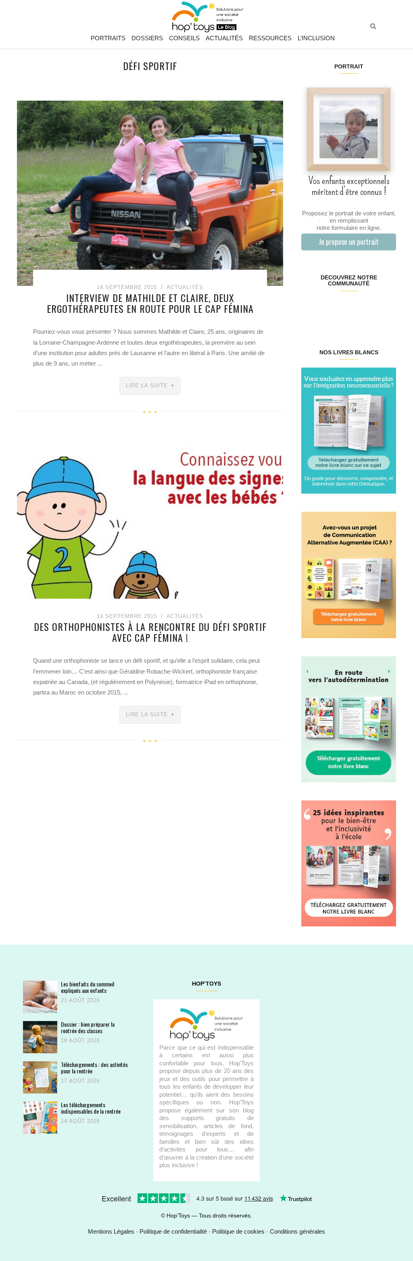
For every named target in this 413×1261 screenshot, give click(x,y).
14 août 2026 (80, 1121)
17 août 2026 (80, 1081)
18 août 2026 (80, 1041)
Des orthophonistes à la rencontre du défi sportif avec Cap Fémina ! (150, 631)
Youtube (372, 309)
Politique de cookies (238, 1231)
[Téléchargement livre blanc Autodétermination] (348, 718)
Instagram (325, 309)
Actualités (224, 38)
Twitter (388, 309)
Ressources (270, 38)
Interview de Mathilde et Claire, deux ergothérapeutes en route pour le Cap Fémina (150, 302)
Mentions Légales (111, 1231)
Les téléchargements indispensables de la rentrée (91, 1108)
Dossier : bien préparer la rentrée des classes (88, 1027)
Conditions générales (297, 1231)
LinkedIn (356, 309)
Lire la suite (147, 385)
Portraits (108, 38)
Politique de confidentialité (173, 1231)
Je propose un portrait (349, 241)
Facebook (309, 309)
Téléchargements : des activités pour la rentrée (94, 1067)
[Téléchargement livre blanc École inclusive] (348, 863)
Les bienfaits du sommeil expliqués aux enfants (87, 987)
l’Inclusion (316, 38)
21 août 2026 (80, 1000)
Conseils (184, 38)
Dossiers (147, 38)
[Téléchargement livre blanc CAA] (348, 574)
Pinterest (340, 309)
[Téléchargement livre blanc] (348, 430)
